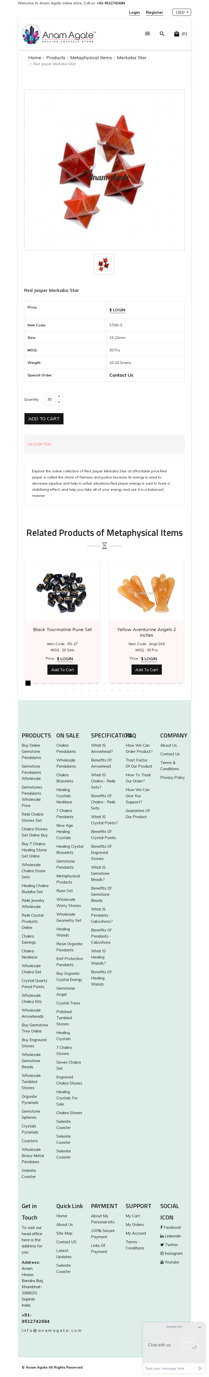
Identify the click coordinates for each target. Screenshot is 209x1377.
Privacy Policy (172, 777)
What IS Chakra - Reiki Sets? (103, 781)
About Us (168, 745)
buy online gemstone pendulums (31, 751)
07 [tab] (73, 683)
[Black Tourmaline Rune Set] (62, 590)
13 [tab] (119, 683)
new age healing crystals (64, 831)
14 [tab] (127, 683)
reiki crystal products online (33, 921)
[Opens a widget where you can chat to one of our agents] (174, 1347)
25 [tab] (89, 690)
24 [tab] (81, 690)
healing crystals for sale (67, 1097)
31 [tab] (135, 690)
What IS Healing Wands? (98, 957)
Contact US (66, 1241)
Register (154, 12)
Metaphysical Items (91, 57)
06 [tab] (66, 683)
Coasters (30, 1140)
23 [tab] (73, 690)
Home (34, 57)
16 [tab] (142, 683)
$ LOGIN (117, 309)
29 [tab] (119, 690)
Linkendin (172, 1236)
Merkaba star (132, 57)
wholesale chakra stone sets (34, 870)
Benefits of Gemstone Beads (101, 894)
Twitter (171, 1244)
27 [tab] (104, 690)
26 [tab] (96, 690)
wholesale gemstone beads (31, 1060)
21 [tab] (181, 683)
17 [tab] (150, 683)
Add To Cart (44, 419)
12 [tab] (112, 683)
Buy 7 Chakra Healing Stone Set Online (34, 849)
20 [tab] (173, 683)
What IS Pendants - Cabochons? (102, 915)
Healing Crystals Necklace (64, 795)
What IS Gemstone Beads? (100, 873)
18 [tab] (158, 683)
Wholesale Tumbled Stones (31, 1081)
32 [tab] (142, 690)
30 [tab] (127, 690)
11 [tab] (104, 683)
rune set (64, 890)
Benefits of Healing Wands (101, 978)
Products (55, 57)
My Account (136, 1233)
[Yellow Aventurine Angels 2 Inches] (147, 590)
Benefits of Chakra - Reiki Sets (103, 801)
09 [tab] (89, 683)
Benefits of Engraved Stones (101, 852)
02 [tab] (35, 683)
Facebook (172, 1227)
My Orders (135, 1224)
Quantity (31, 399)
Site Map (64, 1233)
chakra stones (69, 1112)
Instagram (173, 1253)
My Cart (133, 1215)
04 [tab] (51, 683)
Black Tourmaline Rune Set (62, 629)
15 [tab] (135, 683)
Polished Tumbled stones (64, 1017)
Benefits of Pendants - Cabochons (101, 936)
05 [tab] (58, 683)
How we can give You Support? (138, 795)
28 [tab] (112, 690)
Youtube (171, 1262)
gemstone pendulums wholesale (31, 772)
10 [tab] (96, 683)
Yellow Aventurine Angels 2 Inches (146, 632)
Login (134, 12)
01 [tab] (28, 683)
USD (181, 12)
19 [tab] (165, 683)
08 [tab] (81, 683)
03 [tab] (43, 683)
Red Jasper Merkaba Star (51, 290)
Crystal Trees (68, 1003)
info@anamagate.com (35, 1330)
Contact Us (121, 375)
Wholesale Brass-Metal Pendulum (33, 1155)
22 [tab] (66, 690)
